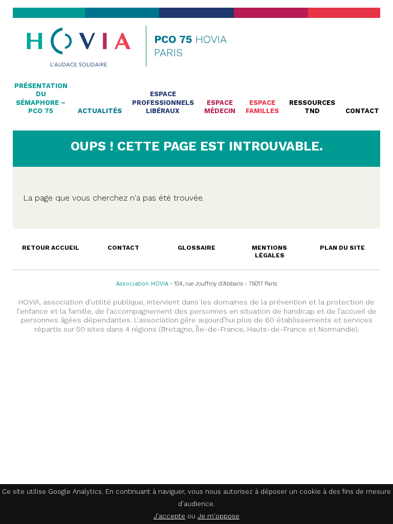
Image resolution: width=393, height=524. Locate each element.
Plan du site (342, 247)
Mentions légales (269, 251)
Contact (362, 111)
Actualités (100, 111)
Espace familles (262, 107)
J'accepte (169, 516)
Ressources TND (312, 107)
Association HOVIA (142, 283)
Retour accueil (50, 247)
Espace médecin (219, 107)
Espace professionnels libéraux (163, 102)
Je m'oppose (218, 516)
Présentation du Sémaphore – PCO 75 (41, 98)
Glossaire (196, 247)
